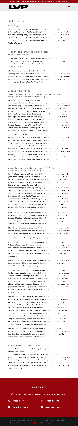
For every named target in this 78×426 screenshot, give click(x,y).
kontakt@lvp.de (20, 407)
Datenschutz (15, 423)
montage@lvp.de (53, 407)
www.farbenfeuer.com (58, 423)
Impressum (60, 420)
